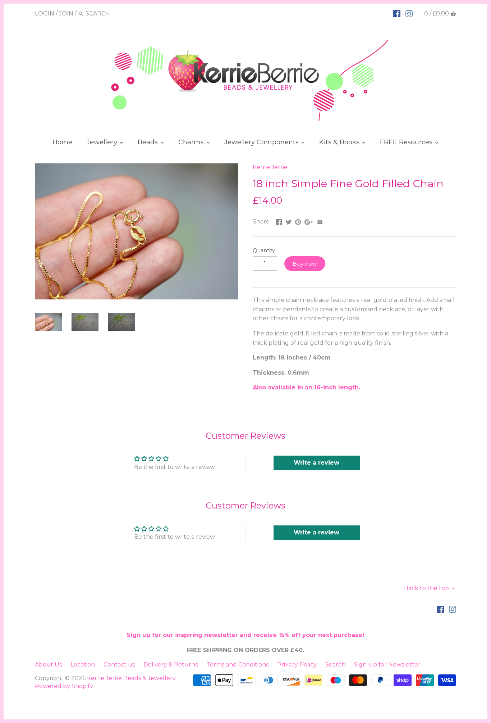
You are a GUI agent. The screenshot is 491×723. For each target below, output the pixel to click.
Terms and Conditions (237, 664)
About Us (48, 664)
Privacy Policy (297, 664)
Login (44, 13)
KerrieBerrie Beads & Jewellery (131, 678)
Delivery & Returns (170, 664)
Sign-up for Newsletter (387, 664)
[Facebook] (396, 13)
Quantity (264, 251)
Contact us (119, 664)
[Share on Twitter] (289, 220)
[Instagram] (409, 13)
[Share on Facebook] (279, 220)
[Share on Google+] (308, 220)
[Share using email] (320, 220)
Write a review (316, 462)
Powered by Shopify (64, 686)
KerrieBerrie (270, 167)
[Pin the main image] (298, 220)
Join (66, 13)
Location (82, 664)
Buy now (305, 263)
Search (335, 664)
